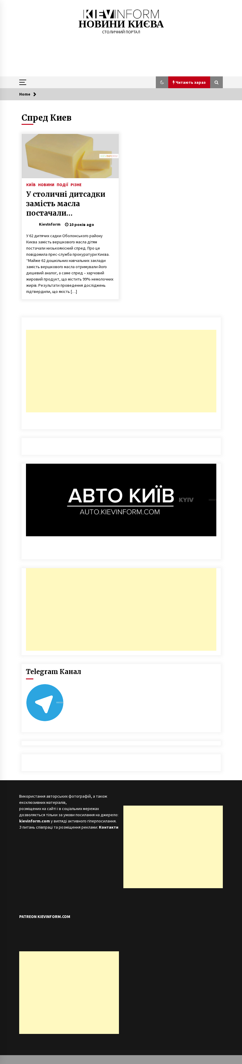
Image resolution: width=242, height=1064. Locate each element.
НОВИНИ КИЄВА (121, 24)
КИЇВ (31, 184)
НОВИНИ (46, 184)
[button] (162, 82)
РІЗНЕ (76, 184)
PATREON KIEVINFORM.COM (44, 916)
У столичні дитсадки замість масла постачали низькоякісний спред (66, 204)
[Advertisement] (121, 371)
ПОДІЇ (62, 184)
